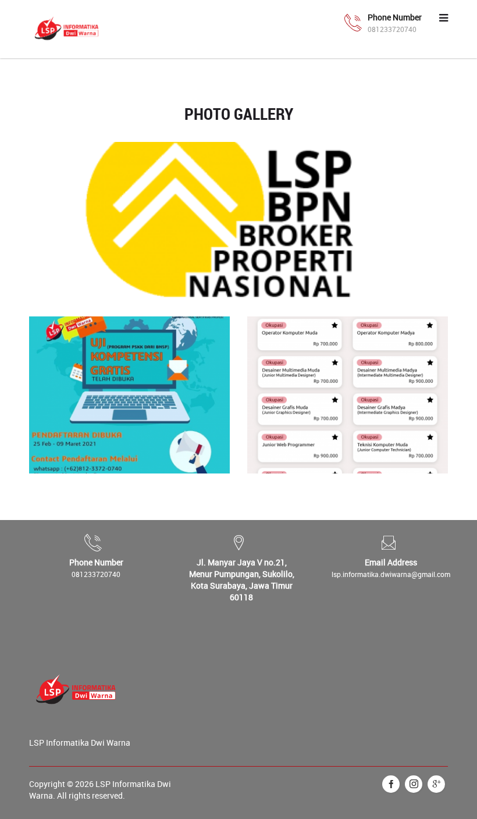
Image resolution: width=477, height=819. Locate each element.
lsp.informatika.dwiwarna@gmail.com (391, 574)
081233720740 (96, 574)
